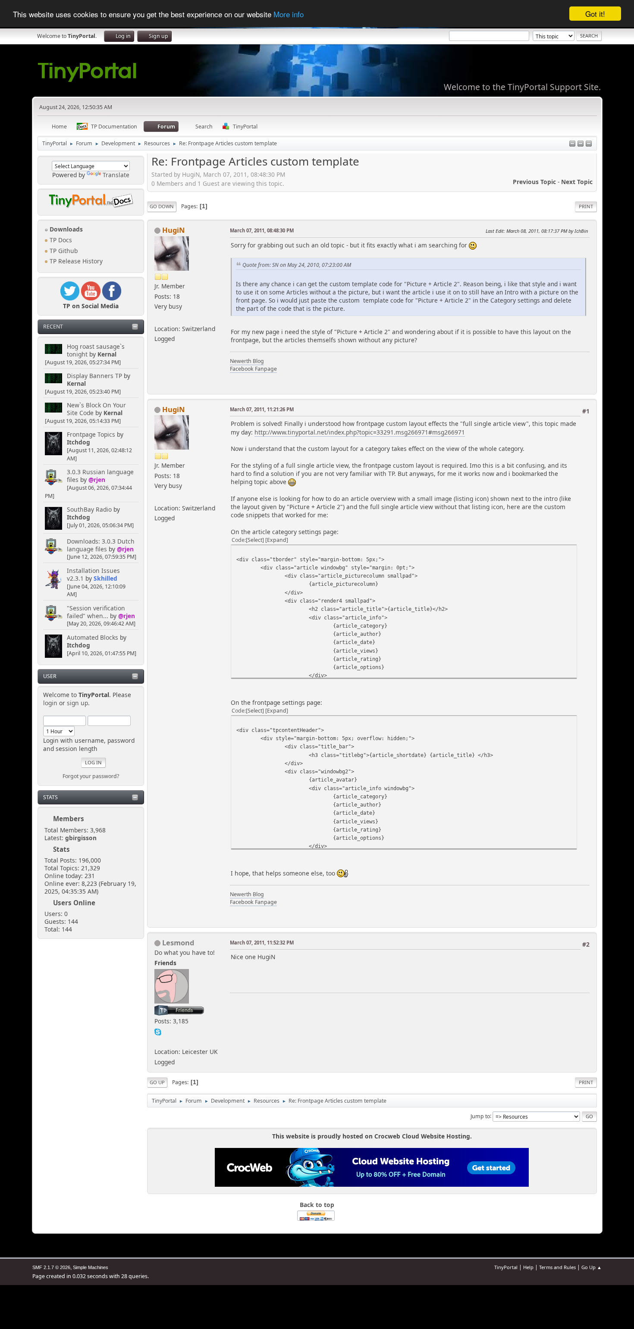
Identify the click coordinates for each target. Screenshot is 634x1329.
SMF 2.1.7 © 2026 (51, 1267)
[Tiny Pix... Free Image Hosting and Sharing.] (157, 1041)
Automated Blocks (92, 637)
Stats (50, 797)
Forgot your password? (91, 776)
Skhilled (105, 578)
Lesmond (178, 942)
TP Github (63, 251)
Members (68, 818)
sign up (77, 703)
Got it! (595, 13)
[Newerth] (157, 318)
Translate (116, 175)
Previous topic (534, 182)
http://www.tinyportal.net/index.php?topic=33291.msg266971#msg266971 (359, 432)
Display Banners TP (94, 376)
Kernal (106, 354)
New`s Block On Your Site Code (96, 409)
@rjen (96, 479)
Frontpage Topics (91, 434)
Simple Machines (90, 1267)
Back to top (317, 1205)
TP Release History (75, 261)
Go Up (157, 1082)
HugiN (173, 230)
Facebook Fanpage (253, 368)
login (50, 703)
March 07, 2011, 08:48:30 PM (262, 230)
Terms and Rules (557, 1267)
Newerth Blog (247, 361)
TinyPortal (506, 1267)
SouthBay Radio (89, 509)
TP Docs (60, 240)
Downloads (65, 229)
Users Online (74, 902)
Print (586, 206)
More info (288, 14)
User (49, 676)
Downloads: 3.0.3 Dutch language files (101, 545)
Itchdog (78, 442)
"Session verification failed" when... (96, 612)
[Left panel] (572, 144)
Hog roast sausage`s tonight (96, 350)
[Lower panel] (580, 144)
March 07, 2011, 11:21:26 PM (262, 409)
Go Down (162, 206)
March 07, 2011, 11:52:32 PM (262, 942)
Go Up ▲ (591, 1267)
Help (528, 1267)
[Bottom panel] (588, 144)
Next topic (577, 182)
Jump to (480, 1115)
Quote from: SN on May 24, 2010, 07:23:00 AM (296, 265)
